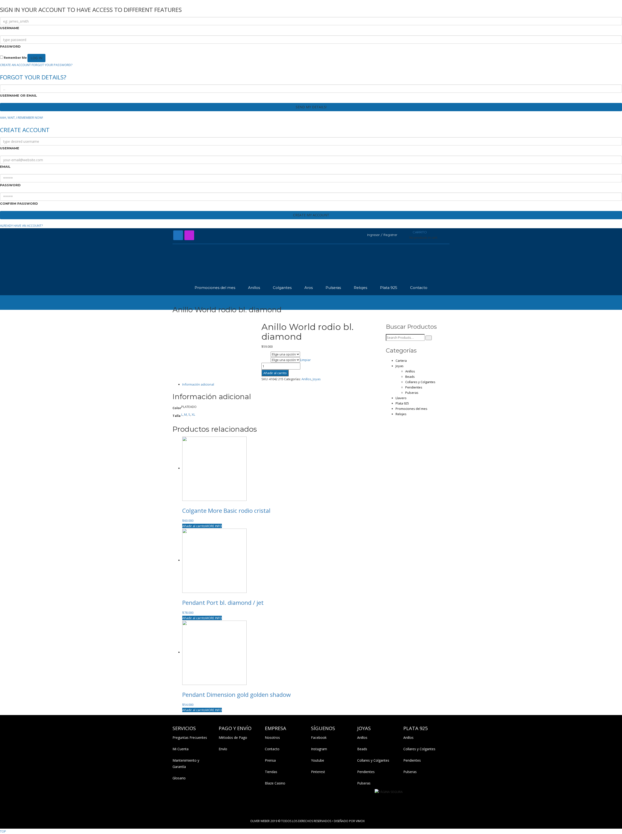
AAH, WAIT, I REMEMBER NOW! (21, 117)
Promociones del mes (411, 408)
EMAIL (5, 166)
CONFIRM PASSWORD (19, 203)
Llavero (401, 398)
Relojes (401, 414)
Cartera (401, 360)
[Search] (428, 338)
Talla (266, 360)
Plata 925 (402, 403)
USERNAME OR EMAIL (18, 95)
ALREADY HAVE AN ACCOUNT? (21, 225)
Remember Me (15, 57)
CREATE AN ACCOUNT (15, 65)
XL (193, 414)
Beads (410, 376)
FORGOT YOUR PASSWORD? (52, 65)
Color (266, 355)
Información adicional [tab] (198, 384)
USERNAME (9, 28)
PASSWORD (10, 46)
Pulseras (411, 392)
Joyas (317, 379)
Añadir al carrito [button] (194, 526)
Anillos (306, 379)
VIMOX (360, 821)
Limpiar (305, 360)
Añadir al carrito (275, 373)
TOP (3, 831)
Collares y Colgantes (420, 382)
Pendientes (413, 387)
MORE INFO (214, 526)
